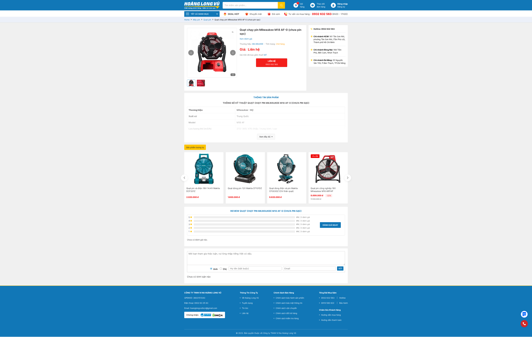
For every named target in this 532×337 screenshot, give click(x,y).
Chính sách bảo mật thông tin (289, 303)
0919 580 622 (327, 303)
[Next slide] (347, 177)
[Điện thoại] (524, 323)
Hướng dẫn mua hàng (331, 315)
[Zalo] (524, 314)
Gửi (340, 268)
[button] (333, 5)
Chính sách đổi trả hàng (286, 313)
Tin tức (245, 308)
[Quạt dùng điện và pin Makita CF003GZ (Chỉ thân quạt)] (286, 168)
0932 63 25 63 (201, 303)
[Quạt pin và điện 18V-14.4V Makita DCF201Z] (203, 168)
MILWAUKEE (257, 44)
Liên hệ (245, 313)
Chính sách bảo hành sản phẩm (290, 298)
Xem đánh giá (246, 39)
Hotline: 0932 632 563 (324, 29)
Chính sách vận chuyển (286, 308)
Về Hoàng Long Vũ (250, 298)
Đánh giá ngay (330, 225)
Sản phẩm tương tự (195, 147)
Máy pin (196, 19)
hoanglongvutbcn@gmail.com (203, 308)
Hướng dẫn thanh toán (331, 320)
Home (187, 19)
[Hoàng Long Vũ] (202, 5)
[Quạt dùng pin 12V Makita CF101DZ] (245, 168)
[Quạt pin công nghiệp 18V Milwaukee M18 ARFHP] (328, 168)
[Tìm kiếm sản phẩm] (281, 5)
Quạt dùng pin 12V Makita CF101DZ (245, 188)
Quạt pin (207, 19)
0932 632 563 (322, 14)
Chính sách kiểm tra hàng (287, 318)
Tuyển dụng (247, 303)
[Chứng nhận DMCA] (218, 315)
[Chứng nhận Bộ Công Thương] (205, 315)
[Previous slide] (184, 177)
